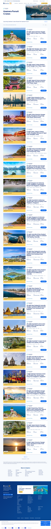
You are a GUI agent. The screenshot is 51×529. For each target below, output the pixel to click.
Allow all (45, 521)
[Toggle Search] (47, 1)
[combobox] (46, 25)
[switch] (13, 527)
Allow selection (45, 523)
